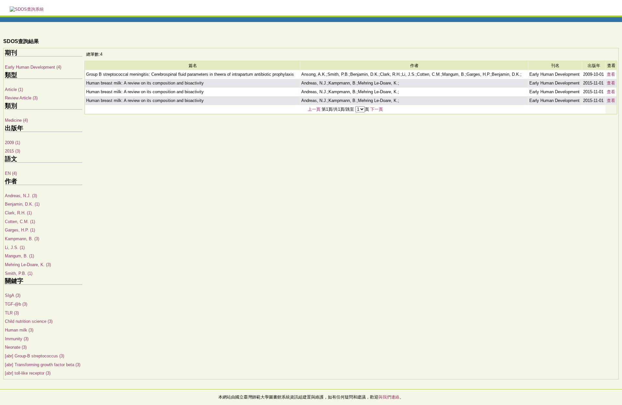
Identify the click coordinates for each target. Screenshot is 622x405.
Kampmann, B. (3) (22, 238)
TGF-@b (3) (16, 304)
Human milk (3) (19, 330)
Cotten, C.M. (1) (20, 221)
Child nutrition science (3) (28, 321)
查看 (611, 74)
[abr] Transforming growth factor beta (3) (42, 364)
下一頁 (376, 109)
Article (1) (14, 89)
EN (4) (11, 173)
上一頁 (314, 109)
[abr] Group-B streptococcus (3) (34, 356)
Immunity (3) (17, 338)
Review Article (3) (21, 98)
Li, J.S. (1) (15, 247)
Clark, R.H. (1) (18, 212)
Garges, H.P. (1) (20, 230)
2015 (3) (12, 151)
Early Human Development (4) (33, 67)
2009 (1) (12, 142)
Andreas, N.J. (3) (21, 195)
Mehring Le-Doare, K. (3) (28, 264)
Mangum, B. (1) (19, 255)
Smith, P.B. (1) (18, 273)
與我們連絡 (388, 397)
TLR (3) (12, 312)
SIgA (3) (12, 295)
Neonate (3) (16, 347)
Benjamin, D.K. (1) (22, 204)
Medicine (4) (16, 120)
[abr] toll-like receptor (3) (28, 373)
